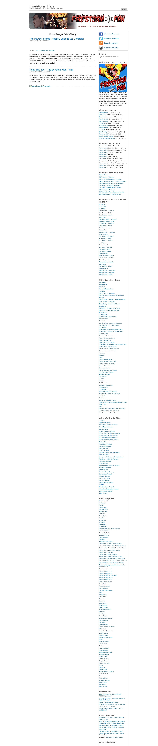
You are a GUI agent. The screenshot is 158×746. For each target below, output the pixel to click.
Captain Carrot (103, 319)
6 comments (45, 40)
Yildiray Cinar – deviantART (107, 270)
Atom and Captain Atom (106, 289)
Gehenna (102, 601)
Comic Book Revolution (106, 427)
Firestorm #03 (103, 150)
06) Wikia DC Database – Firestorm (109, 185)
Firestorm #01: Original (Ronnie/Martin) (110, 543)
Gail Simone (102, 597)
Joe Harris (102, 622)
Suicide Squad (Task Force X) (108, 391)
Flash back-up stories (105, 582)
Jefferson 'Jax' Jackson (106, 618)
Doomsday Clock (104, 531)
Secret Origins (103, 387)
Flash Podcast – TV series (106, 342)
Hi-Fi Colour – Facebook (106, 236)
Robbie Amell (103, 656)
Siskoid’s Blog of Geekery (106, 472)
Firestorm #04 (103, 152)
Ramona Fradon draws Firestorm (108, 702)
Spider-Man (102, 389)
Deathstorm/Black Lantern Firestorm (109, 528)
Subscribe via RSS (110, 43)
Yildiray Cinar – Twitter (105, 275)
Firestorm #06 (103, 156)
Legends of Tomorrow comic (107, 138)
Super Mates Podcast (105, 474)
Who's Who (102, 684)
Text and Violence (104, 476)
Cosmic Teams (103, 429)
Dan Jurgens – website (106, 215)
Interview (101, 611)
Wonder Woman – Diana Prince (108, 413)
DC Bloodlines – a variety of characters (110, 323)
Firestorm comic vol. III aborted (108, 575)
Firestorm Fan (41, 6)
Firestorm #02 (103, 148)
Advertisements (103, 501)
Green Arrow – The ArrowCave (108, 346)
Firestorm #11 (103, 167)
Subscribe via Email (111, 47)
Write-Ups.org (103, 493)
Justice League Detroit (105, 359)
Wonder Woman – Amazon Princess (109, 411)
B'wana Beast (103, 507)
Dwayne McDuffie (104, 533)
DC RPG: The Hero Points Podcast (109, 325)
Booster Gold (103, 312)
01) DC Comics (103, 175)
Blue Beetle (102, 306)
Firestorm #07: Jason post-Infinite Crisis (110, 556)
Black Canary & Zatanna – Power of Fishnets (112, 299)
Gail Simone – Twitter (105, 225)
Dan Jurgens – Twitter (105, 213)
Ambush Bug (103, 284)
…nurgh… (102, 420)
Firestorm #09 (103, 163)
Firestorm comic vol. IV (105, 577)
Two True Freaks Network (106, 487)
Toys (100, 676)
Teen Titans (102, 404)
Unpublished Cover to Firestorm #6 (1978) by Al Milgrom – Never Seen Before (111, 727)
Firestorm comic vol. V (105, 579)
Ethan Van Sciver (104, 535)
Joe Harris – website (105, 251)
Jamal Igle (102, 243)
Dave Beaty (102, 217)
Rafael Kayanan (104, 260)
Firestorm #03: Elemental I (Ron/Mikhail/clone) (112, 548)
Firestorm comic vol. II (105, 571)
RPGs (101, 665)
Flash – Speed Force (105, 340)
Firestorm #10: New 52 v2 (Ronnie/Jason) (111, 563)
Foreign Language (104, 586)
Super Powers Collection (106, 671)
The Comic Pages (104, 478)
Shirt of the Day (103, 470)
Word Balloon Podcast (105, 491)
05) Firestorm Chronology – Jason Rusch (111, 183)
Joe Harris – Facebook (105, 247)
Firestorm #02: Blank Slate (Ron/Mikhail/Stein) (112, 546)
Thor (100, 406)
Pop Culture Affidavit (105, 461)
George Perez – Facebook (107, 232)
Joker (100, 357)
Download (52, 50)
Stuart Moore (103, 669)
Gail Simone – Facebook (106, 223)
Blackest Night (103, 509)
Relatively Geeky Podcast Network (109, 465)
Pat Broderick (103, 644)
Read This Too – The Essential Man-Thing (51, 69)
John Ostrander (103, 253)
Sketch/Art (102, 667)
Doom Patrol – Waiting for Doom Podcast (111, 331)
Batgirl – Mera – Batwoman (107, 293)
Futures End (102, 594)
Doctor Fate (102, 327)
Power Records (103, 463)
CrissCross (102, 206)
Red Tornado (103, 383)
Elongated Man (103, 334)
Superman (102, 398)
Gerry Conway (103, 234)
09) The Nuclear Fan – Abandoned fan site (111, 192)
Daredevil (102, 321)
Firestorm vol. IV (104, 134)
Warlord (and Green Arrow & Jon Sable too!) (112, 408)
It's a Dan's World (104, 455)
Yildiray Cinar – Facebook (106, 272)
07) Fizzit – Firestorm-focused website (110, 188)
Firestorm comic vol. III (105, 573)
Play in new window (41, 50)
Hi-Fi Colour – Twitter (105, 238)
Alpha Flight (102, 282)
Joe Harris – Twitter (104, 249)
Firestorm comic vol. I (105, 569)
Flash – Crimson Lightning (107, 338)
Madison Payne (103, 635)
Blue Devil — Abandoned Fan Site (109, 310)
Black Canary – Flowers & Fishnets (109, 304)
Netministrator (103, 717)
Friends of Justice (104, 448)
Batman (101, 297)
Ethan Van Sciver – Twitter (106, 221)
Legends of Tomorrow (105, 631)
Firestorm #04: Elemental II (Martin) (109, 550)
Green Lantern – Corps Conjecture (109, 349)
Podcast (101, 646)
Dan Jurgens (103, 526)
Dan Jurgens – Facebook (106, 211)
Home (124, 9)
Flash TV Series (103, 584)
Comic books (103, 516)
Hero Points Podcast (105, 609)
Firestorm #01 (103, 146)
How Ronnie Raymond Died (114, 737)
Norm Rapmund (104, 641)
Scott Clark (102, 264)
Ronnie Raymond (104, 663)
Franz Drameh (103, 588)
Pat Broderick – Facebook (106, 258)
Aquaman (102, 287)
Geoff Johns (102, 603)
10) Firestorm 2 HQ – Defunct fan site (110, 194)
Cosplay (101, 518)
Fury (100, 592)
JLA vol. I (101, 117)
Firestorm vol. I (103, 112)
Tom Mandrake (103, 268)
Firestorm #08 (103, 161)
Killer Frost (102, 629)
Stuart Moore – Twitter (105, 266)
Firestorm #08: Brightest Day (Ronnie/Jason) (112, 558)
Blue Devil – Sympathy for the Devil (109, 308)
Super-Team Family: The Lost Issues (109, 393)
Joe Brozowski (103, 245)
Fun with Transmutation (106, 590)
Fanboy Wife (103, 442)
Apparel (101, 505)
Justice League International (107, 361)
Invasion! (101, 355)
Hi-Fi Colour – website (105, 240)
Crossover (102, 522)
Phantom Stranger (104, 374)
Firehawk (102, 539)
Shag (40, 40)
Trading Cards (103, 678)
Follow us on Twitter (111, 38)
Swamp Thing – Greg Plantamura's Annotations (113, 402)
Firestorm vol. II (103, 119)
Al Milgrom (102, 204)
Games (101, 599)
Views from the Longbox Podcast (108, 489)
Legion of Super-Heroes (106, 366)
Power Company (104, 125)
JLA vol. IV (102, 130)
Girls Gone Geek (104, 450)
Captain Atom (103, 314)
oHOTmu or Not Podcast (106, 372)
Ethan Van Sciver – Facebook (107, 219)
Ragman (101, 381)
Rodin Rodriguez (104, 659)
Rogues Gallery (103, 661)
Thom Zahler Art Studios (106, 482)
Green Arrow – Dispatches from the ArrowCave (112, 344)
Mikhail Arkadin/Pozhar (106, 637)
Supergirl (102, 396)
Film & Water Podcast (105, 444)
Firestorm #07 (103, 159)
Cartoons (102, 513)
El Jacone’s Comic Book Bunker (108, 440)
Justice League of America (107, 363)
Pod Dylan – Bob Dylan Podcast (108, 459)
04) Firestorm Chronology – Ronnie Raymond (112, 181)
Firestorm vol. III (103, 127)
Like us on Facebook (112, 34)
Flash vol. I (102, 115)
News (101, 639)
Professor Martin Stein (105, 652)
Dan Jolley (102, 208)
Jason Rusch (103, 616)
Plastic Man (102, 376)
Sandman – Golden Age (106, 385)
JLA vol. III (102, 123)
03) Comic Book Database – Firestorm (110, 179)
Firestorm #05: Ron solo (106, 552)
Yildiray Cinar (103, 686)
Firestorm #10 (103, 165)
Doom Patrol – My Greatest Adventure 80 (111, 329)
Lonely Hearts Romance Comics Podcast (111, 457)
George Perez (103, 230)
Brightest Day (103, 132)
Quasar (101, 378)
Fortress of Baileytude (105, 446)
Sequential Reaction (105, 467)
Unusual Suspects (104, 680)
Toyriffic (101, 484)
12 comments (46, 71)
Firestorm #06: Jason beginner (108, 554)
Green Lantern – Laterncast (107, 351)
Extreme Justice (103, 121)
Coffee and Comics (104, 422)
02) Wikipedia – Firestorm (106, 177)
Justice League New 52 (106, 136)
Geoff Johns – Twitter (105, 228)
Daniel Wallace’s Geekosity (107, 431)
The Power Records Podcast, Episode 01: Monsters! (56, 38)
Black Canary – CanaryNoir (107, 302)
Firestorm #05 (103, 154)
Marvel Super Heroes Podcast (108, 370)
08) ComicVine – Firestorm (107, 190)
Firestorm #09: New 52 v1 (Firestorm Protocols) (113, 561)
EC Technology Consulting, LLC (108, 437)
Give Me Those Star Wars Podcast (109, 452)
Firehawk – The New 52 (106, 541)
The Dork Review (104, 480)
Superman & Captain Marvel (107, 400)
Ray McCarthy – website (106, 262)
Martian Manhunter (104, 368)
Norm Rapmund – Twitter (106, 255)
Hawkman (102, 353)
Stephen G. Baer (104, 725)
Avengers (102, 291)
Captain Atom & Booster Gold (107, 316)
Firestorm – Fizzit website (106, 336)
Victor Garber (103, 682)
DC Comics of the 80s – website (108, 435)
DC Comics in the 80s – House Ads (109, 433)
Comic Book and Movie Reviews (108, 425)
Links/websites (103, 633)
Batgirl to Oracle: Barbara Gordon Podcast (111, 295)
